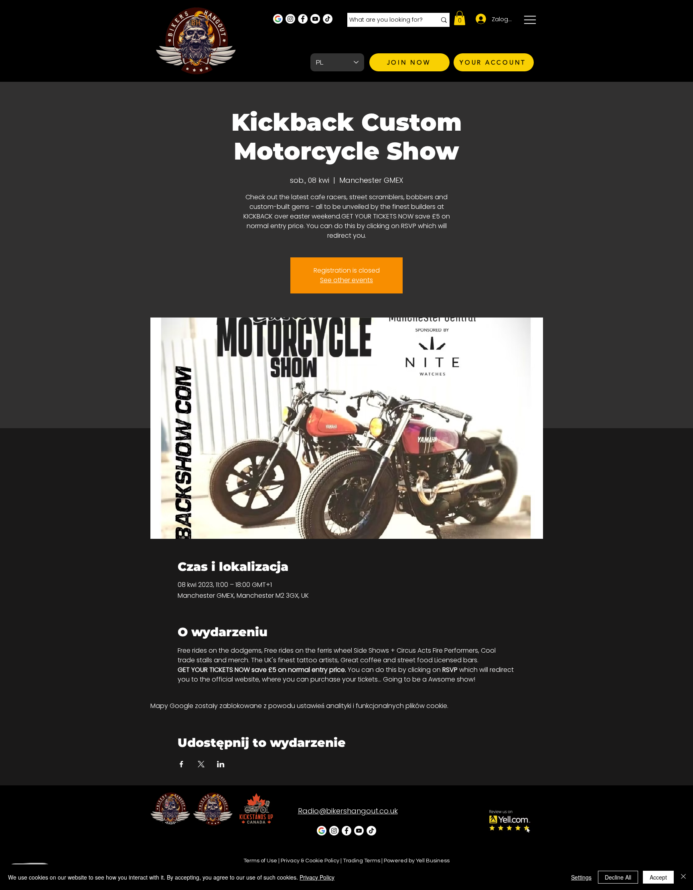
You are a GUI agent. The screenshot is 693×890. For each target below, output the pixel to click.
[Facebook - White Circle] (303, 19)
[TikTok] (327, 19)
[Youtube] (315, 19)
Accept (658, 877)
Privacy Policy (317, 877)
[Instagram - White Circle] (290, 19)
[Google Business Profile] (278, 19)
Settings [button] (581, 877)
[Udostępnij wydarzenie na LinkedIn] (221, 764)
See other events (346, 280)
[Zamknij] (683, 877)
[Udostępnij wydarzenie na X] (201, 764)
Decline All (618, 877)
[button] (460, 18)
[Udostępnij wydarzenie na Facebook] (181, 764)
